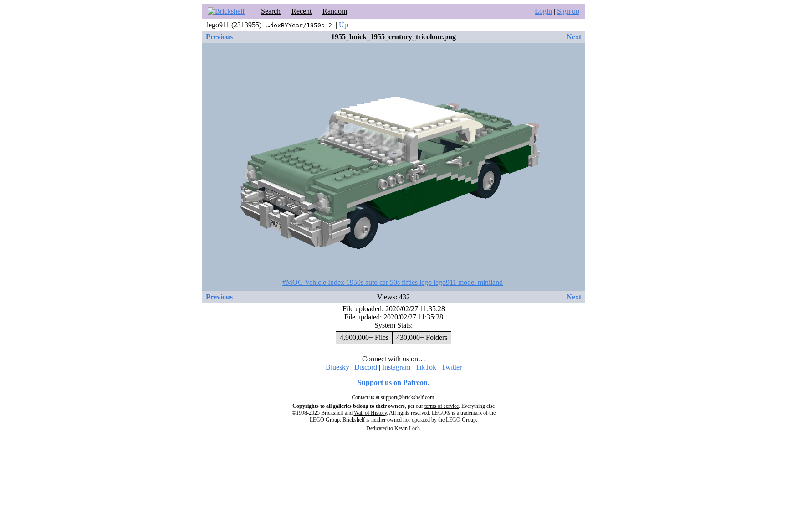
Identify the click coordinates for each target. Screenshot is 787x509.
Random (334, 11)
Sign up (568, 11)
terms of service (441, 406)
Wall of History (370, 413)
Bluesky (337, 367)
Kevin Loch (407, 428)
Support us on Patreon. (393, 382)
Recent (301, 11)
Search (271, 11)
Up (343, 25)
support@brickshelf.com (407, 397)
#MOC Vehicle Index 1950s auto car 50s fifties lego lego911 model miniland (392, 282)
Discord (365, 367)
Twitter (451, 367)
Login (543, 11)
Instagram (396, 367)
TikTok (425, 367)
